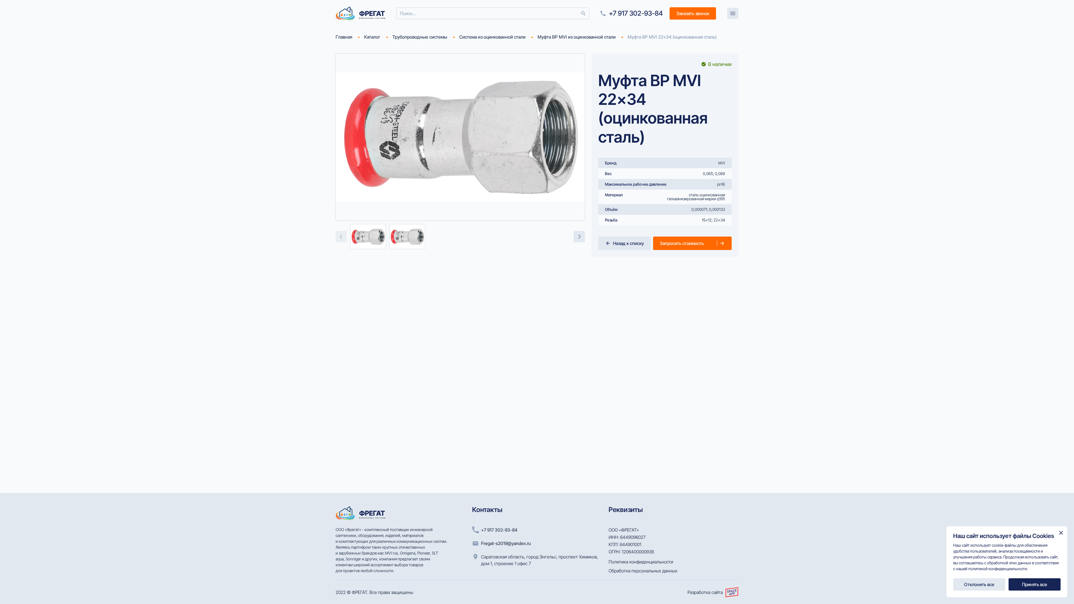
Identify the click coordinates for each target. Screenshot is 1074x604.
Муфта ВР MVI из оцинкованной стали (577, 37)
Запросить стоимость (682, 243)
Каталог (372, 37)
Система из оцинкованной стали (492, 37)
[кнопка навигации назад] (341, 236)
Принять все (1034, 584)
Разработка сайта (705, 592)
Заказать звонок (692, 13)
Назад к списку (628, 243)
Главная (344, 37)
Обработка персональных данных (643, 570)
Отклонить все (979, 584)
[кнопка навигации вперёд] (579, 236)
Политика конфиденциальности (641, 562)
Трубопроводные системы (419, 37)
